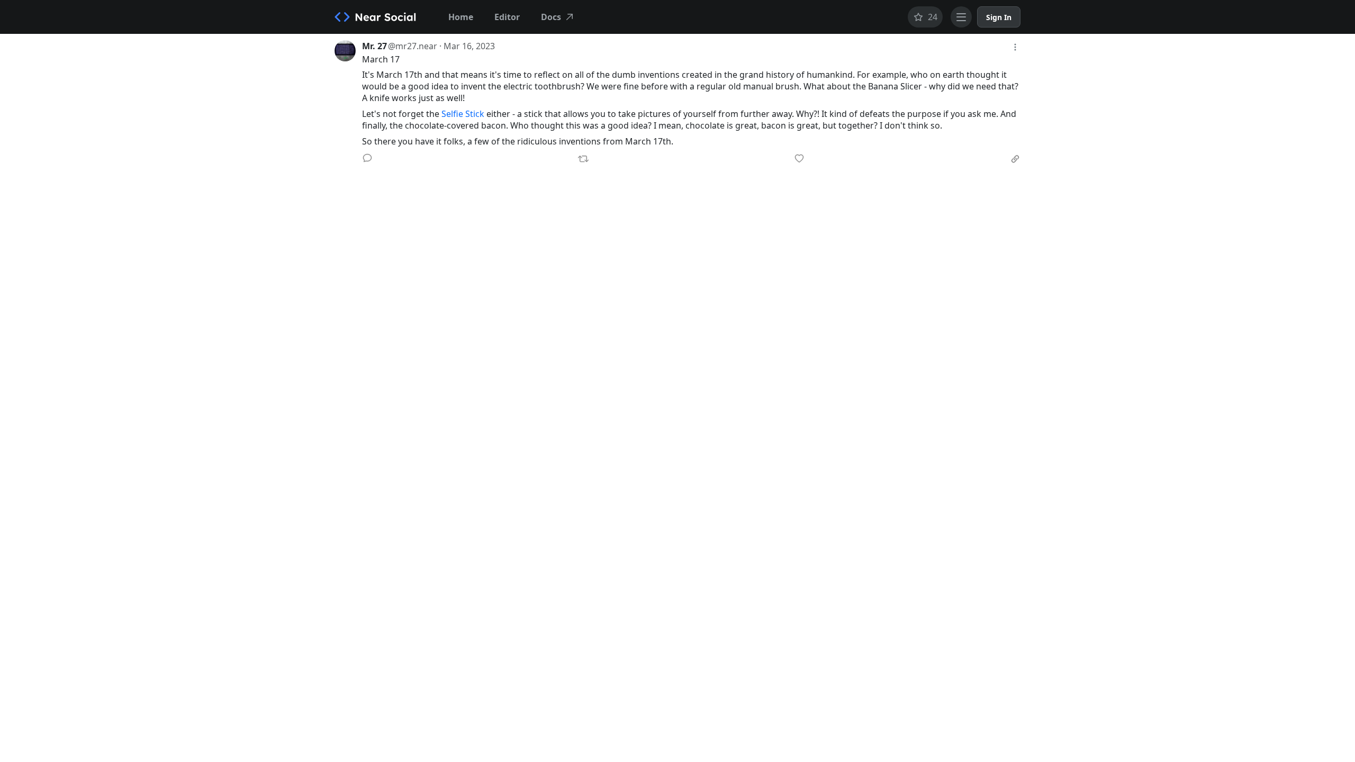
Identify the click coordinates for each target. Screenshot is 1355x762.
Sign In (998, 17)
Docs (551, 17)
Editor (507, 17)
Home (460, 17)
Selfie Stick (462, 114)
